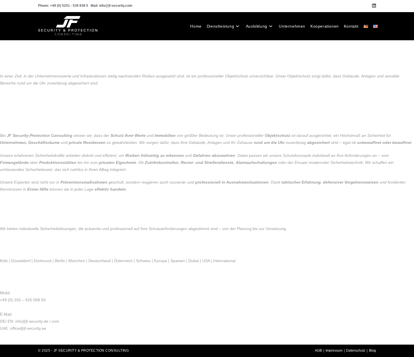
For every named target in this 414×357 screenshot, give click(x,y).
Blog (372, 350)
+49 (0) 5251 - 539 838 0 (69, 6)
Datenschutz (355, 350)
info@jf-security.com (115, 6)
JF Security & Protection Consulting (91, 350)
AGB (318, 350)
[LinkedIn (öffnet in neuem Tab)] (373, 6)
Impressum (334, 350)
